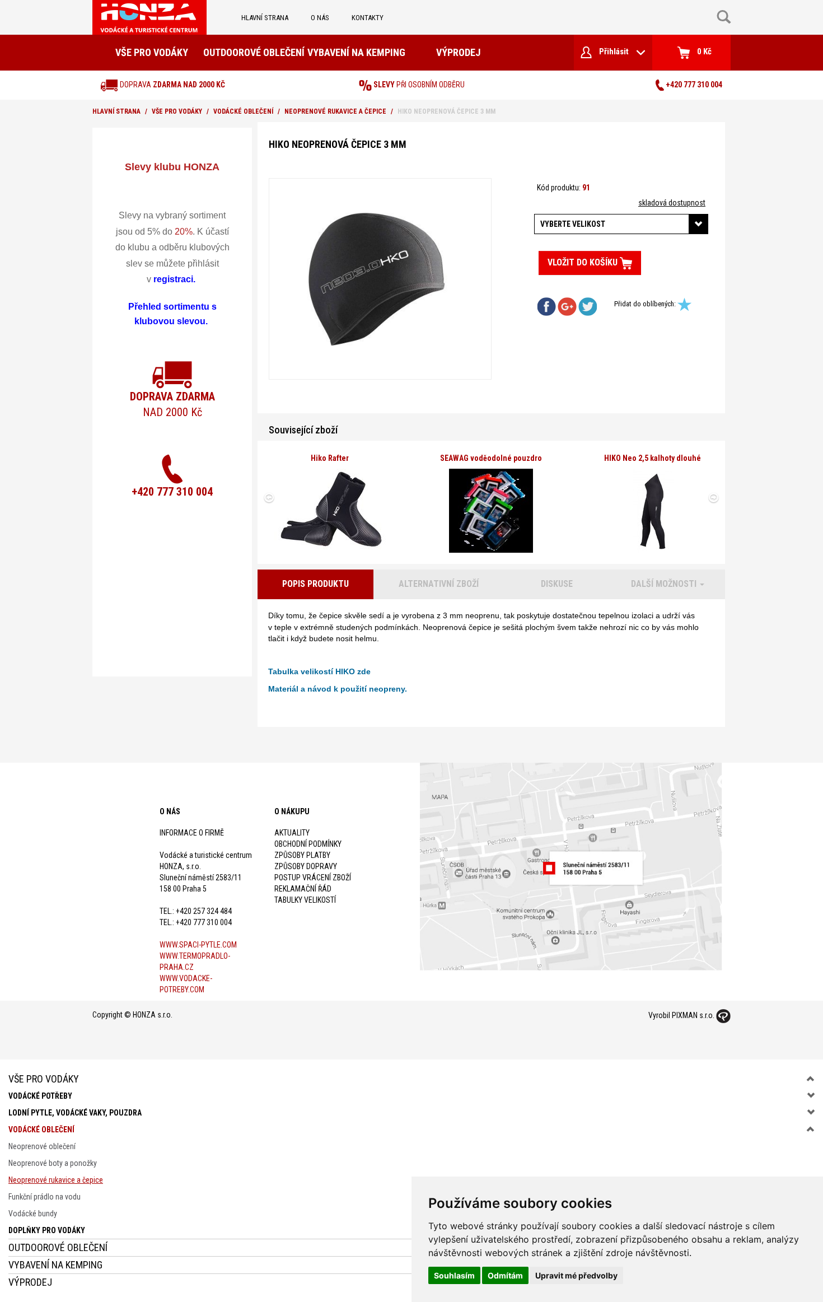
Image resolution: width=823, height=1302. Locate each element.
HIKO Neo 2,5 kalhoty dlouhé (652, 458)
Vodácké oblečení (243, 111)
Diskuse (557, 583)
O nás (320, 17)
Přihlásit (613, 51)
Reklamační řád (302, 888)
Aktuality (292, 832)
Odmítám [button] (505, 1275)
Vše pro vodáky (151, 52)
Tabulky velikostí (305, 899)
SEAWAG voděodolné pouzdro (491, 458)
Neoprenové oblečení (42, 1146)
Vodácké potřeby (40, 1095)
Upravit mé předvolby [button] (576, 1275)
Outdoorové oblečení (254, 52)
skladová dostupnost (671, 202)
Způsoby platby (302, 855)
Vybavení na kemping (356, 52)
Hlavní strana (264, 17)
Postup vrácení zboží (312, 877)
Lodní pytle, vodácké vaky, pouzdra (75, 1112)
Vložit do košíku (584, 262)
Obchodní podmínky (308, 843)
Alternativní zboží (439, 583)
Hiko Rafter (330, 458)
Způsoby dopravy (305, 866)
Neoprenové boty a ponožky (52, 1163)
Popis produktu (315, 583)
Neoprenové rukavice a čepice (335, 111)
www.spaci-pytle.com (198, 944)
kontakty (368, 17)
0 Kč (703, 51)
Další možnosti (665, 583)
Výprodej (458, 52)
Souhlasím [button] (454, 1275)
